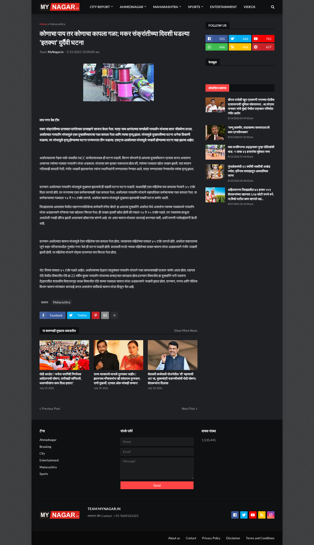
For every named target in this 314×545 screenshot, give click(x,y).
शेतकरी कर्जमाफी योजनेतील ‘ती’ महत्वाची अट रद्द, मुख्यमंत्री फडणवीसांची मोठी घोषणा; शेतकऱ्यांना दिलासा (172, 378)
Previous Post (51, 408)
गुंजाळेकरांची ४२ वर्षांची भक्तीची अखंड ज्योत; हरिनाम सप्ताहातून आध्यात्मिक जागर (249, 170)
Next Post (188, 408)
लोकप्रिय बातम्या (217, 88)
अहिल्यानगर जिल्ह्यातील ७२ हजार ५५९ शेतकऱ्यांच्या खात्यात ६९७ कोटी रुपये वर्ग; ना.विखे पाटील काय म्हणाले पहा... (251, 194)
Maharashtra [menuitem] (165, 7)
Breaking (45, 447)
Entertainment (49, 460)
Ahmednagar (48, 440)
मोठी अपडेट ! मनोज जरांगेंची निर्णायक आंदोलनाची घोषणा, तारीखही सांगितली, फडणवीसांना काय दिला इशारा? (60, 378)
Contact (191, 538)
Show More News (185, 330)
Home (43, 24)
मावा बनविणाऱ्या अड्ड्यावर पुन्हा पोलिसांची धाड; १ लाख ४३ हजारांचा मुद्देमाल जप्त (251, 149)
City (42, 453)
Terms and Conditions (260, 538)
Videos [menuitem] (249, 7)
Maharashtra (57, 24)
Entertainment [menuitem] (223, 7)
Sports (44, 474)
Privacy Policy (211, 538)
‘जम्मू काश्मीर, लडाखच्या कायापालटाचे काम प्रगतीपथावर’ (249, 129)
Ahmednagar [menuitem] (131, 7)
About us (174, 538)
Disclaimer (233, 538)
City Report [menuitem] (100, 7)
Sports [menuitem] (194, 7)
